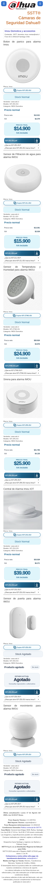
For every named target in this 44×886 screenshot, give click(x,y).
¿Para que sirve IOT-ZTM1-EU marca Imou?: (21, 373)
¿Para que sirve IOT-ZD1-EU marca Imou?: (20, 699)
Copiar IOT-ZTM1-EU (24, 315)
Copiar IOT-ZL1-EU (24, 203)
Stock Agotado (23, 654)
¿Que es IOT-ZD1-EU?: (13, 697)
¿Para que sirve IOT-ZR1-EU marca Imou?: (20, 483)
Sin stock (35, 667)
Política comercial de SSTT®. (31, 827)
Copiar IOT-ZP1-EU (24, 754)
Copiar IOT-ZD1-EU (24, 647)
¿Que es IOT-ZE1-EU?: (13, 145)
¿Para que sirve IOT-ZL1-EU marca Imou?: (20, 261)
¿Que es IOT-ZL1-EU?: (13, 258)
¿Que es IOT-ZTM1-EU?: (14, 370)
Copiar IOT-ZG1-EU (24, 535)
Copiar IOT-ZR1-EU (24, 425)
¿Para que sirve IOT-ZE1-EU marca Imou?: (20, 148)
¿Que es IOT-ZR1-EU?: (13, 480)
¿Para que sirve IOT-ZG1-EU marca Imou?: (20, 592)
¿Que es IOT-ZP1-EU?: (13, 804)
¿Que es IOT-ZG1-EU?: (13, 589)
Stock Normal (22, 97)
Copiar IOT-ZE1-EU (24, 90)
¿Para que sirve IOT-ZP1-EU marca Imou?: (20, 807)
